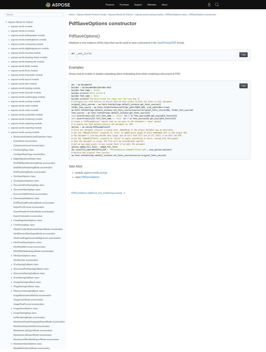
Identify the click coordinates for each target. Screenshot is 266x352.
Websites (151, 4)
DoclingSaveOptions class (26, 180)
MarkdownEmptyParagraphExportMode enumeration (39, 321)
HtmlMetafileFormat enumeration (29, 247)
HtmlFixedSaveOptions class (27, 242)
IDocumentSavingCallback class (29, 273)
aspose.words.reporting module (26, 128)
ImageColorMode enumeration (28, 299)
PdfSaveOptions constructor (202, 14)
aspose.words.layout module (25, 79)
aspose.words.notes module (24, 110)
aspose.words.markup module (25, 101)
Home (72, 14)
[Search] (217, 4)
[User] (209, 4)
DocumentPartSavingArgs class (29, 185)
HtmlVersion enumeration (25, 260)
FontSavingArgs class (24, 225)
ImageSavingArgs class (25, 313)
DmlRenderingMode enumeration (29, 172)
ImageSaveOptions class (26, 308)
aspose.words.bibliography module (28, 35)
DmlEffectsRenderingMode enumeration (32, 167)
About (164, 4)
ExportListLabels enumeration (27, 216)
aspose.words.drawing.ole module (27, 61)
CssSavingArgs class (24, 150)
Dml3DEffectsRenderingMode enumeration (34, 163)
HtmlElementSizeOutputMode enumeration (34, 233)
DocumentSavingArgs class (27, 189)
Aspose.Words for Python (20, 22)
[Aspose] (58, 4)
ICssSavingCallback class (26, 264)
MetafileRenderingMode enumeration (31, 348)
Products (110, 4)
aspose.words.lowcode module (26, 92)
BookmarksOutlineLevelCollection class (33, 136)
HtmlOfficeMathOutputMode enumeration (33, 251)
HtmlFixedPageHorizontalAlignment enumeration (37, 238)
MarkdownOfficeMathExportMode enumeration (36, 339)
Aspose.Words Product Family (91, 14)
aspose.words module (21, 26)
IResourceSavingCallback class (29, 291)
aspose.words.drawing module (26, 53)
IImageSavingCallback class (27, 282)
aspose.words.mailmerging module (28, 97)
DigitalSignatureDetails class (27, 158)
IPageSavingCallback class (27, 286)
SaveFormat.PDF (166, 42)
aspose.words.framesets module (27, 75)
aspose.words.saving (95, 172)
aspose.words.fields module (24, 66)
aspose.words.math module (24, 106)
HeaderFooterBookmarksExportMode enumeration (38, 229)
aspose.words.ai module (23, 31)
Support (138, 4)
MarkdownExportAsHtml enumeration (31, 326)
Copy (243, 55)
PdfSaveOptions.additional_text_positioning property (96, 193)
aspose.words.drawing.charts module (29, 57)
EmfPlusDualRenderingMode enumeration (33, 202)
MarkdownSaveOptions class (28, 343)
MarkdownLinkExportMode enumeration (32, 330)
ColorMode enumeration (25, 141)
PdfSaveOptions (90, 177)
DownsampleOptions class (26, 198)
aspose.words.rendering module (26, 119)
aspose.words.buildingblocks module (29, 39)
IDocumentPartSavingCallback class (31, 269)
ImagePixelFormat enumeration (28, 304)
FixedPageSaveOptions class (28, 220)
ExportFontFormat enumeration (28, 207)
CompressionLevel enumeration (28, 145)
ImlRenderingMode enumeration (29, 317)
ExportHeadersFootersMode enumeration (33, 211)
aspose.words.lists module (24, 84)
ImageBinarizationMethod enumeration (32, 295)
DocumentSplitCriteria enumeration (30, 194)
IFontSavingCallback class (26, 277)
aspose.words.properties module (27, 114)
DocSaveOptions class (24, 176)
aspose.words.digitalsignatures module (30, 48)
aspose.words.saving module (25, 132)
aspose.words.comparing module (27, 44)
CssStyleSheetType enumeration (29, 154)
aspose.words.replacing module (26, 123)
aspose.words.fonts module (24, 70)
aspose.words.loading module (25, 88)
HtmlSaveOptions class (25, 255)
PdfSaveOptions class (176, 14)
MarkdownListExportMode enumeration (32, 335)
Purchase (124, 4)
